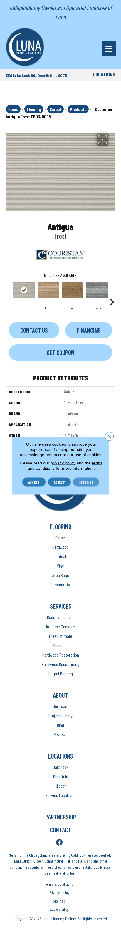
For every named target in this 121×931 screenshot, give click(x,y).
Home (13, 109)
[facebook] (59, 842)
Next (112, 293)
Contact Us (34, 330)
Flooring (34, 109)
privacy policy (63, 462)
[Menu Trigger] (109, 48)
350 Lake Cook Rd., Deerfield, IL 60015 (36, 75)
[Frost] (24, 290)
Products (78, 109)
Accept (34, 482)
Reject (59, 482)
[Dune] (48, 290)
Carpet (55, 109)
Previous (8, 293)
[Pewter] (97, 290)
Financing (89, 330)
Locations (104, 74)
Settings (86, 482)
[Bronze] (72, 290)
